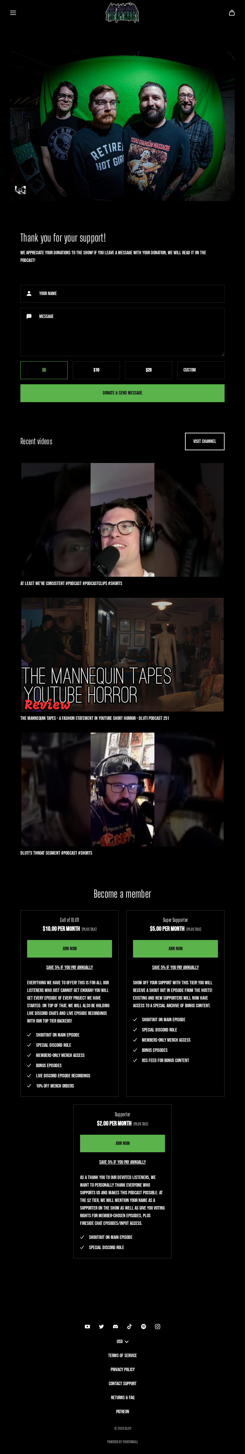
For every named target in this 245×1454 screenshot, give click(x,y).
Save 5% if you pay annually (69, 968)
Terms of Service (122, 1356)
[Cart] (232, 13)
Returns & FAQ (122, 1398)
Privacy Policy (123, 1370)
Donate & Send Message (122, 393)
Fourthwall (130, 1442)
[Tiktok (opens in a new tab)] (129, 1326)
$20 (149, 370)
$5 (44, 370)
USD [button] (120, 1342)
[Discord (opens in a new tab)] (115, 1326)
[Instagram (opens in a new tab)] (158, 1326)
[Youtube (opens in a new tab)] (87, 1326)
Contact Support (123, 1384)
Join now (70, 949)
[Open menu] (13, 13)
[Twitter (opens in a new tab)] (101, 1326)
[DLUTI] (122, 12)
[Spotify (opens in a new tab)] (144, 1326)
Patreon (122, 1412)
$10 (96, 370)
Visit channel (204, 441)
